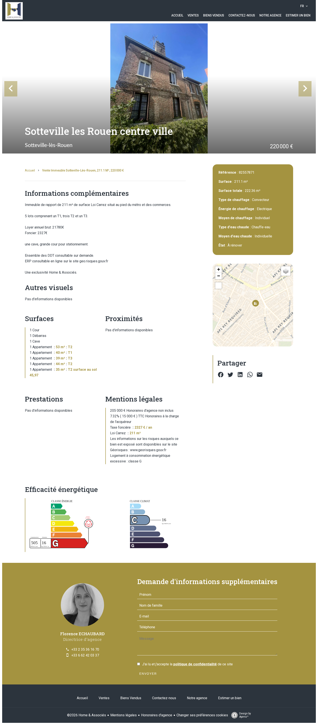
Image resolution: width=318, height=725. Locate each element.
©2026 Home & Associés (86, 715)
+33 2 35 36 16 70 (85, 649)
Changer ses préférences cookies (202, 715)
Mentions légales (123, 715)
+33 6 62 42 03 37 (85, 655)
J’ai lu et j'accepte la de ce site (187, 664)
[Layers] (286, 271)
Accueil (30, 170)
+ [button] (218, 269)
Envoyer (148, 673)
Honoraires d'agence (156, 715)
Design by (245, 715)
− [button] (218, 276)
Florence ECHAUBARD (82, 633)
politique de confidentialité (195, 664)
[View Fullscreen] (218, 285)
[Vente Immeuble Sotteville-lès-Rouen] (159, 88)
